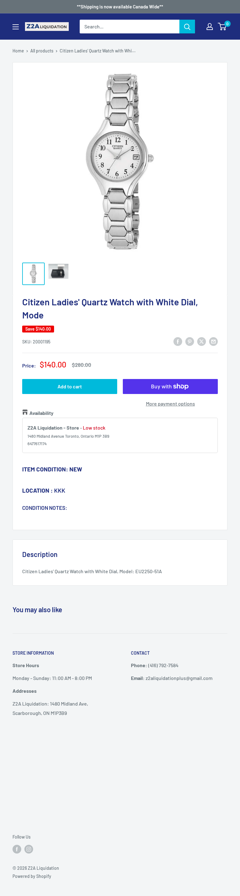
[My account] (210, 26)
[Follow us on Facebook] (16, 848)
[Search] (187, 26)
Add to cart (70, 386)
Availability (41, 413)
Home (18, 50)
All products (41, 50)
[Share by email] (213, 341)
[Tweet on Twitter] (201, 341)
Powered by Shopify (31, 876)
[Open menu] (15, 26)
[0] (222, 26)
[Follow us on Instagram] (28, 848)
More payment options (170, 403)
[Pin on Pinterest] (189, 341)
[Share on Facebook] (177, 341)
